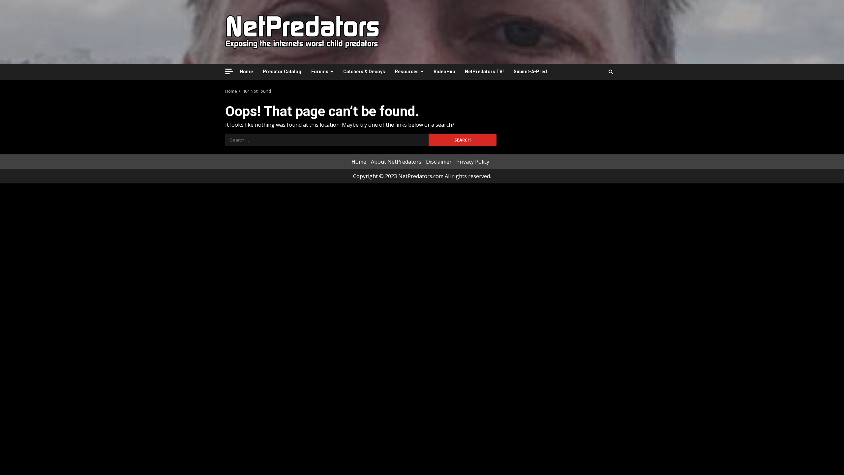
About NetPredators (396, 161)
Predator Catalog (282, 71)
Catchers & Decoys (364, 71)
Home (246, 71)
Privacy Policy (472, 161)
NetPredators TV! (484, 71)
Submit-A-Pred (530, 71)
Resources (407, 71)
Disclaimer (439, 161)
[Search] (611, 71)
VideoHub (444, 71)
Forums (319, 71)
